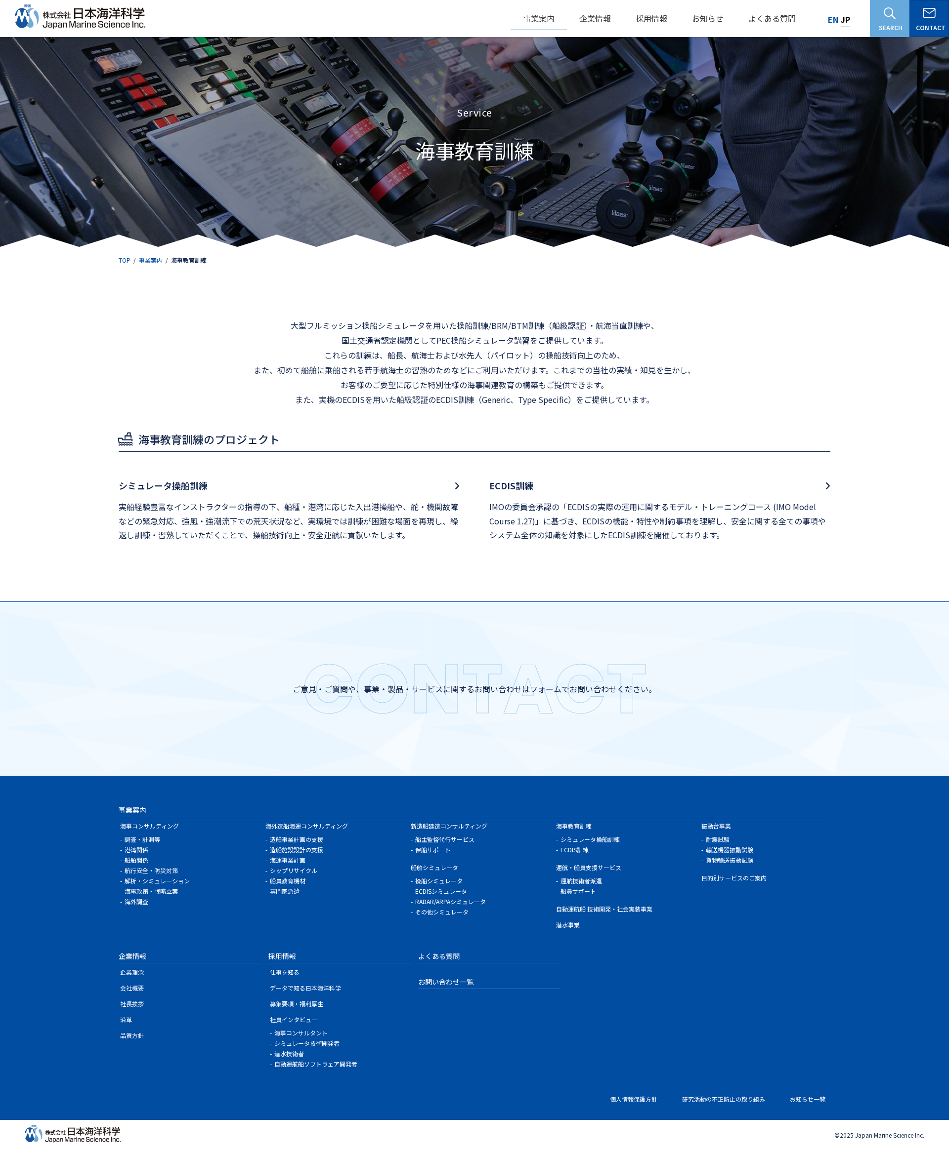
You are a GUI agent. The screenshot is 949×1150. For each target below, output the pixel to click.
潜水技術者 (289, 1053)
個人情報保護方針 (633, 1099)
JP (845, 19)
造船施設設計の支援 (296, 849)
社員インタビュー (293, 1019)
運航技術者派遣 (581, 880)
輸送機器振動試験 (729, 849)
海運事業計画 (287, 860)
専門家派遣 (285, 891)
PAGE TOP (911, 1102)
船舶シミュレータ (434, 867)
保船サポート (433, 849)
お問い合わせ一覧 (446, 982)
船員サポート (578, 891)
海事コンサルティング (149, 826)
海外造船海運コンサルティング (306, 826)
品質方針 (132, 1035)
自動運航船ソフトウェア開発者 (315, 1064)
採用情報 (282, 956)
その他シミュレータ (442, 912)
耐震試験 (718, 839)
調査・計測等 (142, 839)
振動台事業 (716, 826)
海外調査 (136, 901)
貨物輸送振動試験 (729, 860)
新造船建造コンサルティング (449, 826)
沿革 (126, 1019)
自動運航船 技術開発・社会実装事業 (604, 909)
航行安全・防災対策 (151, 870)
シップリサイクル (293, 870)
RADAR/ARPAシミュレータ (450, 901)
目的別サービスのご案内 (734, 877)
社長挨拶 (132, 1003)
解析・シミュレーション (157, 880)
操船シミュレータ (439, 880)
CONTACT (931, 27)
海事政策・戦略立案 (151, 891)
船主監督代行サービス (444, 839)
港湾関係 (136, 849)
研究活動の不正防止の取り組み (723, 1099)
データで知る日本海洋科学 (305, 988)
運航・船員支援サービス (588, 867)
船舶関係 (136, 860)
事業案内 (132, 810)
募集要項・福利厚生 (296, 1003)
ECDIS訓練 (575, 849)
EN (833, 19)
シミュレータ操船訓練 (590, 839)
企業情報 (132, 956)
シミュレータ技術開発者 (307, 1043)
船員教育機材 (287, 880)
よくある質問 (439, 956)
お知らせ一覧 (807, 1099)
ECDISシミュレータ (441, 891)
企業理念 (132, 972)
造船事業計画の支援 (296, 839)
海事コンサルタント (301, 1033)
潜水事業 (568, 924)
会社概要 (132, 988)
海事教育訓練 (574, 826)
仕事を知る (285, 972)
